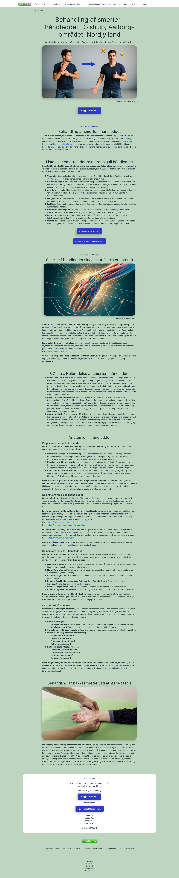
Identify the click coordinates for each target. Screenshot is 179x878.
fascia (52, 324)
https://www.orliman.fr (57, 351)
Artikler (134, 4)
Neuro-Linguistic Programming (65, 144)
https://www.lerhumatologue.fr (61, 522)
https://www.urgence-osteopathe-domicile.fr (67, 525)
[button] (53, 4)
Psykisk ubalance (92, 4)
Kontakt (143, 4)
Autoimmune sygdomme (112, 4)
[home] (24, 4)
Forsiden (38, 4)
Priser (126, 4)
